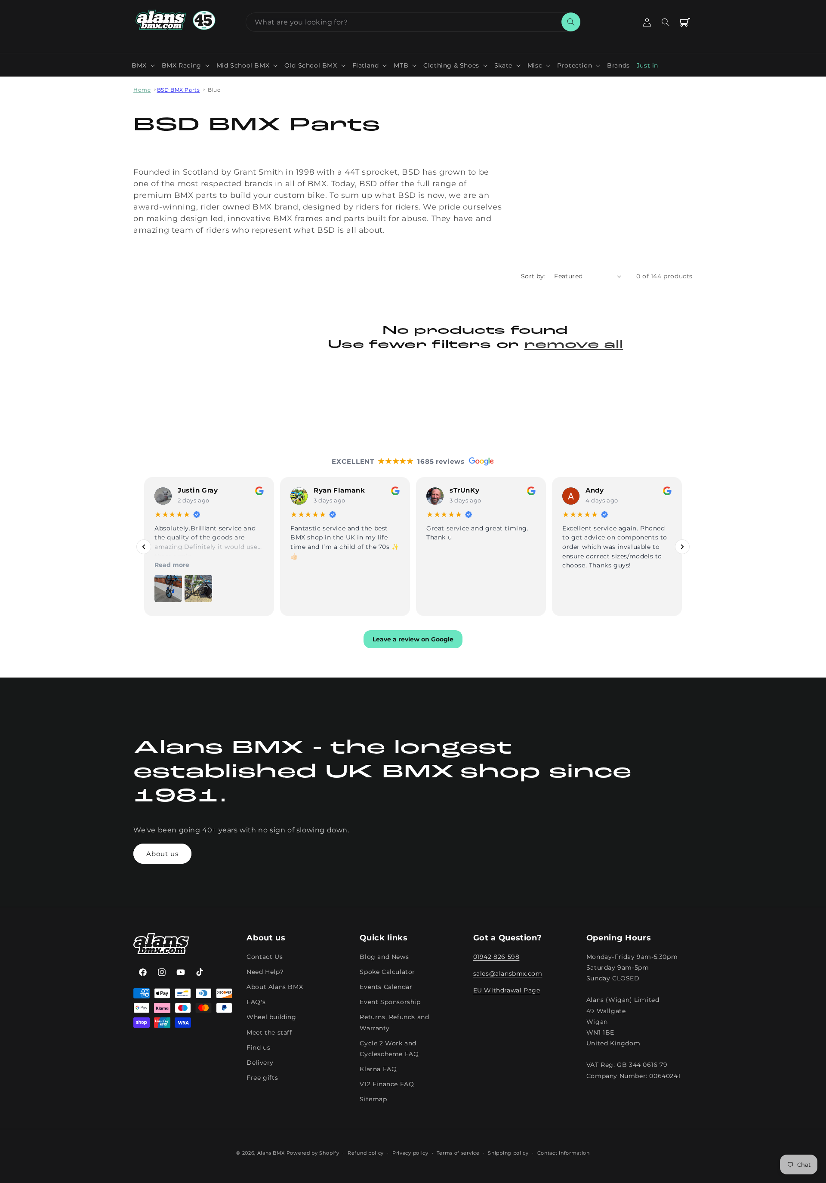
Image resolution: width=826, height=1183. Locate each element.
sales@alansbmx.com (507, 973)
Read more (171, 565)
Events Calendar (386, 987)
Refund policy (366, 1153)
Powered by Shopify (313, 1153)
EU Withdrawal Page (506, 990)
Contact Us (265, 957)
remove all (573, 345)
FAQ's (256, 1002)
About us (162, 854)
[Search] (570, 21)
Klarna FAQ (378, 1069)
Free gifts (262, 1077)
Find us (258, 1047)
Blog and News (384, 957)
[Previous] (143, 546)
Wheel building (271, 1017)
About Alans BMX (275, 987)
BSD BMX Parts (178, 89)
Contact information (563, 1153)
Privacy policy (410, 1153)
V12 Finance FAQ (387, 1084)
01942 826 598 (496, 957)
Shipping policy (508, 1153)
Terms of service (458, 1153)
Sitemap (373, 1099)
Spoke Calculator (387, 972)
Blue (214, 89)
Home (142, 89)
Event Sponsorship (390, 1002)
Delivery (260, 1062)
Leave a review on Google (413, 639)
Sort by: (533, 276)
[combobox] (413, 22)
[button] (143, 65)
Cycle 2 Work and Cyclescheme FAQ (389, 1048)
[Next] (682, 546)
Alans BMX (271, 1153)
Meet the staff (269, 1032)
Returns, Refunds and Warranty (394, 1022)
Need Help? (265, 972)
